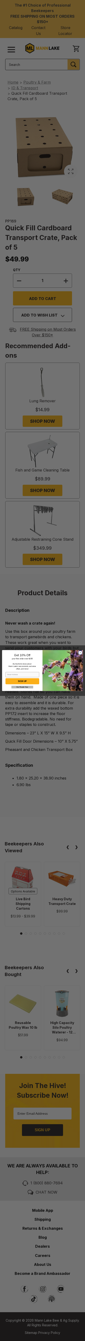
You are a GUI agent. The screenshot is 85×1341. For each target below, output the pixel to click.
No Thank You (22, 687)
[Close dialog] (80, 652)
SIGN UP (22, 681)
